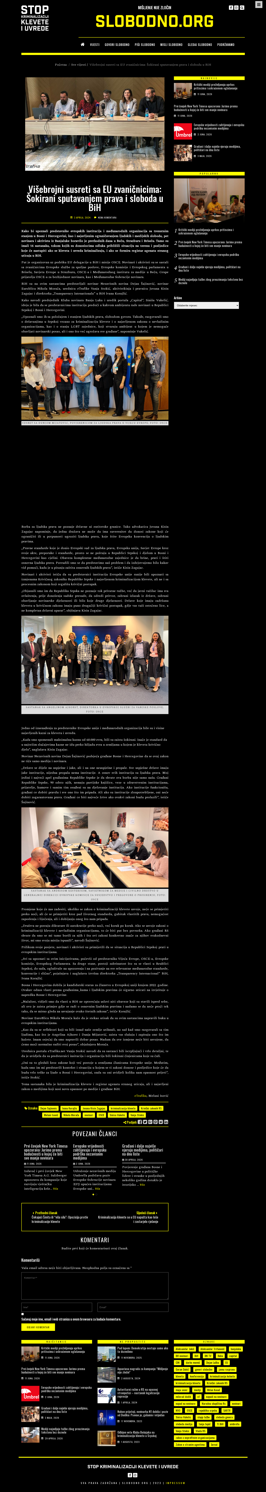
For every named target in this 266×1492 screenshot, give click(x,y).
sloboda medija (184, 1424)
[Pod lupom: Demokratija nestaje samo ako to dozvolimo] (107, 1355)
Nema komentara (107, 217)
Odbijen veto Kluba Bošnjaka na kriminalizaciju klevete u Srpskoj (137, 1434)
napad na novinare (185, 1403)
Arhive (178, 298)
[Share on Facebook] (140, 1121)
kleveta (180, 1376)
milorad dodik (183, 1396)
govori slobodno (203, 1369)
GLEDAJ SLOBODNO (200, 44)
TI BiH (220, 1424)
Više (48, 1188)
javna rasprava (227, 1369)
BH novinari (182, 1356)
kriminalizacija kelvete (222, 1376)
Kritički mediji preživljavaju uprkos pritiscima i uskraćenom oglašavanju (215, 86)
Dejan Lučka (212, 1362)
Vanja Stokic (137, 1115)
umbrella (234, 1424)
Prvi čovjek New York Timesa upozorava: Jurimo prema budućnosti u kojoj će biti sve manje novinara (206, 108)
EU (226, 1362)
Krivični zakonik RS (151, 1108)
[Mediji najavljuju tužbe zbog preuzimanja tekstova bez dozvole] (30, 1435)
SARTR (227, 1410)
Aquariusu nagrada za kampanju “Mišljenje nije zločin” (142, 1370)
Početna (61, 64)
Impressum (175, 1483)
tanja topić (204, 1424)
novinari (89, 1115)
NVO (178, 1410)
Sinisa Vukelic (117, 1115)
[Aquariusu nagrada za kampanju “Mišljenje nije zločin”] (107, 1375)
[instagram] (236, 7)
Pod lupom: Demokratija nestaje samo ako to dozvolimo (142, 1350)
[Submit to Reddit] (161, 1121)
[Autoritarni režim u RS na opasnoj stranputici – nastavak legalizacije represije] (107, 1396)
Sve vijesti (78, 64)
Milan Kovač (213, 1390)
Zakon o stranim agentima (190, 1444)
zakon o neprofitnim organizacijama (195, 1437)
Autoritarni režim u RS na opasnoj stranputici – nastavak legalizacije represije (138, 1393)
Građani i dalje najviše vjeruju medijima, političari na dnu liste (93, 1150)
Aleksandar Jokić (185, 1349)
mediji (197, 1390)
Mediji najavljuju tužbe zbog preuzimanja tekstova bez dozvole (143, 1150)
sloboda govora (224, 1417)
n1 (198, 1396)
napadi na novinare (216, 1396)
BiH (196, 1356)
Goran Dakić (182, 1369)
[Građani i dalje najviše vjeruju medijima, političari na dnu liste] (183, 154)
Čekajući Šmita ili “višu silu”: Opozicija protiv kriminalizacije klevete (60, 1219)
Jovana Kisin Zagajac (94, 1108)
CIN (178, 1362)
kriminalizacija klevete (123, 1108)
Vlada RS (200, 1431)
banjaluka (236, 1349)
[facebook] (231, 7)
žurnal (214, 1444)
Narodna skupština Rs (214, 1403)
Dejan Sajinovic (48, 1108)
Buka (220, 1356)
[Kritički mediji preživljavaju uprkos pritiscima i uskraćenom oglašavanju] (183, 92)
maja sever (182, 1390)
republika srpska (208, 1410)
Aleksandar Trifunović (212, 1349)
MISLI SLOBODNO (171, 44)
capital (233, 1356)
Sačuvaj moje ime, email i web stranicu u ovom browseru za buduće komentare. (71, 1319)
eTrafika (140, 1095)
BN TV (208, 1356)
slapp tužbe (203, 1417)
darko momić (193, 1362)
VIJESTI (95, 44)
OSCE (101, 1115)
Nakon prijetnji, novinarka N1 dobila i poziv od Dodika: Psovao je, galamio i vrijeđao (142, 1413)
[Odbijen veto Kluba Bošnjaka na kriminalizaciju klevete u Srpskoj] (107, 1439)
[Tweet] (145, 1121)
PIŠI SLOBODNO (145, 44)
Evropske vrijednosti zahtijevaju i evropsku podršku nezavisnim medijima (40, 1152)
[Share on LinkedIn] (166, 1121)
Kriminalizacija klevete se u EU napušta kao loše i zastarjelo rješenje (128, 1219)
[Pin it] (155, 1121)
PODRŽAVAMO (226, 44)
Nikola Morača (71, 1115)
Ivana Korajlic (69, 1108)
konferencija (197, 1376)
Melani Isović (51, 1115)
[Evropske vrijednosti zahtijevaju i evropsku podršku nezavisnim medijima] (183, 132)
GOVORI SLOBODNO (117, 44)
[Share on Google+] (150, 1121)
